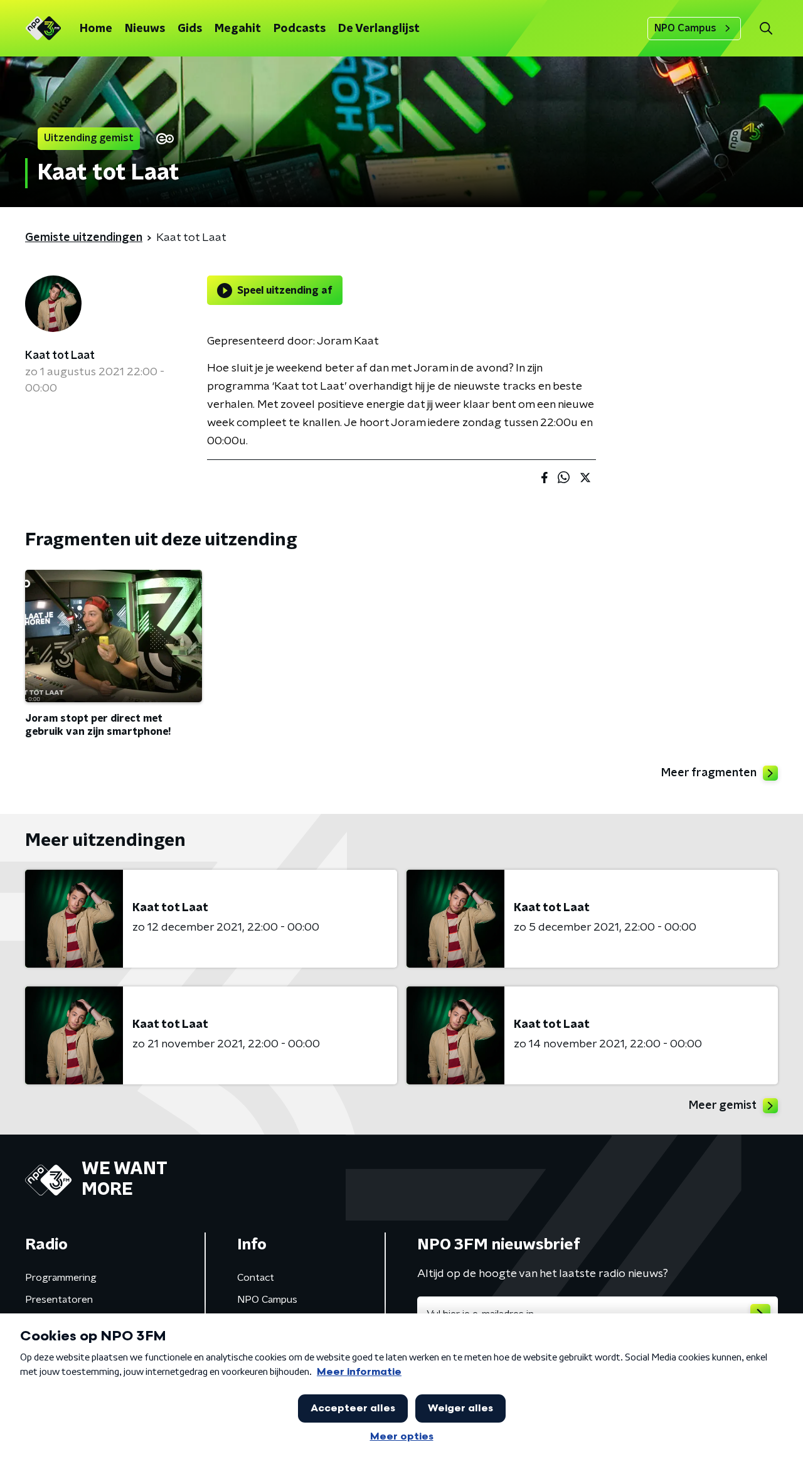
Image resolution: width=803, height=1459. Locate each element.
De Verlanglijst (379, 29)
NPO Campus (685, 28)
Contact (255, 1278)
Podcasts (300, 29)
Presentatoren (59, 1300)
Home (96, 29)
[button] (765, 28)
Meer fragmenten (709, 773)
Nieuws (145, 29)
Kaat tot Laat (60, 355)
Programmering (61, 1278)
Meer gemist (723, 1105)
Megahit (238, 29)
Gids (190, 29)
